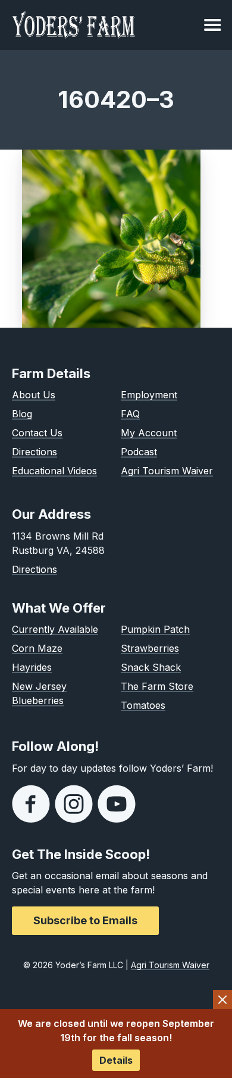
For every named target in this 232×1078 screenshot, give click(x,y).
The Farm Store (157, 686)
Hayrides (32, 667)
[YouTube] (117, 804)
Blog (22, 414)
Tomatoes (143, 705)
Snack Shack (151, 667)
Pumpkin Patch (155, 629)
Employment (149, 395)
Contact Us (37, 433)
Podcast (139, 452)
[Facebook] (31, 804)
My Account (149, 433)
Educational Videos (54, 471)
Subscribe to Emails (85, 920)
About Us (33, 395)
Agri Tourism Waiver (167, 471)
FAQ (130, 414)
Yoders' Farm (74, 25)
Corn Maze (37, 648)
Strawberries (150, 648)
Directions (34, 452)
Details (116, 1060)
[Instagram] (74, 804)
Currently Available (55, 629)
